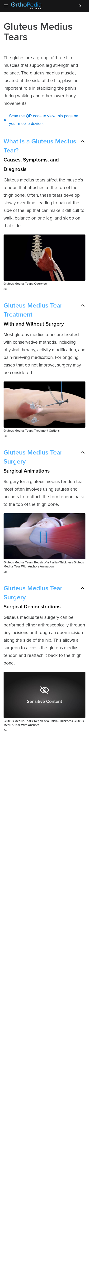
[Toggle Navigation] (6, 6)
